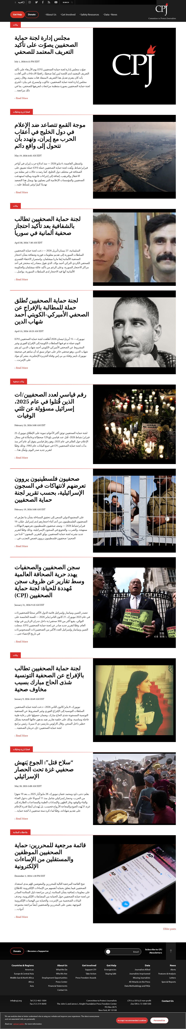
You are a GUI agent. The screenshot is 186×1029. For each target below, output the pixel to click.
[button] (15, 2)
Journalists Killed (142, 969)
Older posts (169, 929)
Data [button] (106, 14)
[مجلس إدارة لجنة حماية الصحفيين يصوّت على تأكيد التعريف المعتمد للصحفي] (51, 66)
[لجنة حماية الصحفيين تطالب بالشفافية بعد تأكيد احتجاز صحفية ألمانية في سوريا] (51, 247)
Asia (32, 985)
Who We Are (61, 973)
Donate (31, 14)
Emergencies (110, 969)
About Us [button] (51, 14)
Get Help (17, 14)
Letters (172, 977)
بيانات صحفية (18, 381)
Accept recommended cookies (132, 1020)
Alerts (173, 969)
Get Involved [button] (68, 14)
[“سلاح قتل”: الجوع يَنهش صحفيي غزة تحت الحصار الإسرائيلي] (51, 788)
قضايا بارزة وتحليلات (21, 112)
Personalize (159, 1020)
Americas (29, 969)
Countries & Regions (23, 965)
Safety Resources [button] (90, 14)
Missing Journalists (141, 977)
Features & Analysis (167, 973)
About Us (62, 965)
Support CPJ (90, 969)
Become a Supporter (38, 951)
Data (147, 965)
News (173, 965)
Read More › (21, 98)
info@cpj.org (16, 1000)
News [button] (114, 14)
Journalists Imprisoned (139, 973)
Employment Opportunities (54, 977)
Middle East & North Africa (22, 977)
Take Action (91, 973)
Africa (31, 981)
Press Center (61, 981)
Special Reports (169, 981)
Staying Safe (110, 973)
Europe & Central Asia (24, 973)
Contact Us (62, 990)
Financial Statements (57, 985)
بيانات (15, 24)
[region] (93, 1020)
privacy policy (19, 1024)
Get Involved (89, 965)
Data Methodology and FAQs (137, 985)
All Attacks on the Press (139, 981)
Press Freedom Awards (86, 977)
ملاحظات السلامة (20, 832)
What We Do (61, 969)
